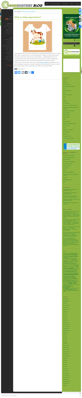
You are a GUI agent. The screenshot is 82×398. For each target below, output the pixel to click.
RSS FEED (77, 40)
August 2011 (65, 358)
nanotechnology (9, 47)
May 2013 (65, 315)
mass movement (44, 62)
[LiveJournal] (80, 20)
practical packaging (69, 289)
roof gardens (9, 53)
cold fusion (10, 40)
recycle (74, 289)
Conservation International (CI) (69, 161)
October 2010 (66, 379)
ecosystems (66, 263)
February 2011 (66, 370)
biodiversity (73, 254)
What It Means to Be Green (68, 138)
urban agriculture (8, 56)
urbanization (9, 60)
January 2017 (66, 298)
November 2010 (66, 377)
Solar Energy (76, 290)
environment (70, 265)
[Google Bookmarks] (80, 23)
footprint (72, 270)
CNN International (66, 159)
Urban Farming (9, 57)
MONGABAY (65, 167)
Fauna (64, 96)
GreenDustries (70, 274)
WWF (64, 181)
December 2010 (66, 375)
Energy (64, 92)
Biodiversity (65, 82)
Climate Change (9, 24)
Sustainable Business (67, 179)
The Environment (8, 33)
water (64, 291)
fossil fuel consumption (7, 45)
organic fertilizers (8, 52)
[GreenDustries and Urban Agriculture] (37, 36)
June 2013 (65, 313)
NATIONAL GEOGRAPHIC (68, 172)
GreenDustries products (68, 278)
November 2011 (66, 351)
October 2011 (65, 353)
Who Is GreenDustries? (55, 3)
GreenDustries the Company (68, 110)
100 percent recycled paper (68, 253)
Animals (64, 79)
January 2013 (66, 322)
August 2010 (65, 383)
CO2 (64, 88)
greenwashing (72, 280)
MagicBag (65, 283)
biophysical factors (8, 39)
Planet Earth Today (67, 121)
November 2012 (66, 326)
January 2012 (66, 347)
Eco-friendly (75, 261)
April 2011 (65, 366)
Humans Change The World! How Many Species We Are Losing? (71, 216)
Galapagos (65, 101)
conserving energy (66, 259)
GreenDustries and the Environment (70, 105)
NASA (64, 170)
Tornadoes (65, 134)
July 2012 (65, 334)
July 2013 (65, 311)
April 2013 (65, 317)
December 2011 (66, 349)
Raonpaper (65, 177)
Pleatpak (66, 288)
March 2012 (65, 343)
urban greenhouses (8, 59)
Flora (64, 98)
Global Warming (9, 29)
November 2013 (66, 305)
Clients (71, 3)
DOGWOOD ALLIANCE (67, 163)
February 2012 (66, 345)
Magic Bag (72, 283)
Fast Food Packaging (67, 94)
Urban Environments (67, 136)
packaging (66, 286)
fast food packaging (70, 267)
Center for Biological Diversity (69, 157)
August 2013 (65, 309)
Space (64, 127)
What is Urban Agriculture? (27, 17)
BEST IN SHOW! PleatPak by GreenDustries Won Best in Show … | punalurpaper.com (70, 239)
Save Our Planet (66, 125)
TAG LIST (78, 45)
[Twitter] (80, 13)
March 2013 (65, 320)
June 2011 (65, 362)
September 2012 (66, 330)
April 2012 (65, 341)
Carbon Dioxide (67, 256)
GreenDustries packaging (69, 276)
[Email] (80, 17)
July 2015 (65, 303)
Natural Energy (66, 117)
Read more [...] (22, 69)
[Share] (80, 26)
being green (66, 254)
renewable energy (70, 290)
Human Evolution (66, 112)
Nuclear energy (76, 284)
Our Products (65, 3)
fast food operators (72, 266)
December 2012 (66, 324)
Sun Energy (9, 54)
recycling (65, 290)
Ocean (64, 119)
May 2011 (65, 364)
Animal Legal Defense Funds (68, 155)
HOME (47, 3)
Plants (72, 286)
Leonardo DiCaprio (66, 165)
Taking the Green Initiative (68, 129)
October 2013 (66, 307)
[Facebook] (80, 10)
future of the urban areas (7, 46)
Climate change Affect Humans (69, 86)
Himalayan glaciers (67, 281)
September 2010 (66, 381)
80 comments (9, 65)
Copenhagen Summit (67, 90)
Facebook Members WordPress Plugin (70, 72)
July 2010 (65, 385)
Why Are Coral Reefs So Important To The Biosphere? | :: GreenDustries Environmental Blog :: (71, 228)
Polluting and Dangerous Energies (69, 123)
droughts (71, 261)
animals (75, 253)
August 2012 (65, 332)
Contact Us (77, 3)
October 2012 (66, 328)
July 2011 (65, 360)
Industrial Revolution (75, 281)
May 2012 (65, 339)
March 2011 (65, 368)
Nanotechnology (9, 30)
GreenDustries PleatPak (69, 277)
